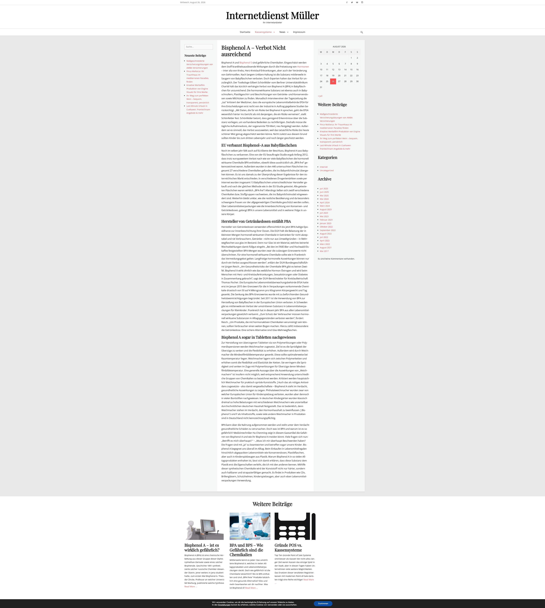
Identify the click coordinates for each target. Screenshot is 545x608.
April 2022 (325, 240)
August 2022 (326, 233)
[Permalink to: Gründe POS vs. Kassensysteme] (295, 526)
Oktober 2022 (326, 226)
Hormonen (303, 66)
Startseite (245, 32)
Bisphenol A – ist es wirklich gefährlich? (202, 547)
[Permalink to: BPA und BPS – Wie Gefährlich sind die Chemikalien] (250, 526)
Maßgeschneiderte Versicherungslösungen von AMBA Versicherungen (199, 64)
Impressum (299, 32)
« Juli (320, 96)
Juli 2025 (324, 188)
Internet (324, 167)
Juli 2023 (324, 212)
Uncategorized (327, 170)
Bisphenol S (245, 62)
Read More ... (191, 586)
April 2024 (325, 202)
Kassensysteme (263, 32)
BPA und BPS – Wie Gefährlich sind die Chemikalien (246, 549)
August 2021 (326, 247)
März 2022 (325, 244)
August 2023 (326, 209)
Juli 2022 (324, 237)
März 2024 (325, 206)
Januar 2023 (325, 223)
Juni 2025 (324, 192)
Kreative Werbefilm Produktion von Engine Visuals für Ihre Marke (197, 88)
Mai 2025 (324, 195)
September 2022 (328, 230)
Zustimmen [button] (323, 603)
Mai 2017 (324, 251)
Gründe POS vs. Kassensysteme (288, 547)
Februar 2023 (326, 219)
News (282, 32)
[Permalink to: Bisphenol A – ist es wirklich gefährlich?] (205, 526)
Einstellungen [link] (224, 604)
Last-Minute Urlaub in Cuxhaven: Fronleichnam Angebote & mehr (198, 109)
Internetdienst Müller (272, 15)
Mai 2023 (324, 216)
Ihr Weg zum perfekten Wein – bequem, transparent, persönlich (197, 99)
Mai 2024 (324, 199)
